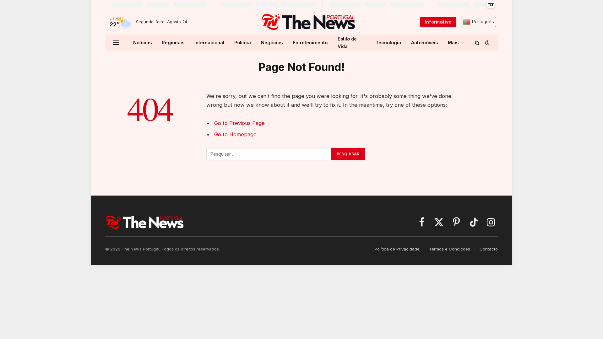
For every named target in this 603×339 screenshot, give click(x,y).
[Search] (477, 42)
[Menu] (116, 42)
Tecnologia (388, 42)
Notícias (142, 42)
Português (482, 21)
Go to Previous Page (239, 123)
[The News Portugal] (308, 22)
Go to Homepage (235, 134)
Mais (453, 42)
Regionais (173, 42)
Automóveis (424, 42)
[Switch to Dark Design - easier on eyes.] (487, 42)
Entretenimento (310, 42)
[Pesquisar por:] (269, 154)
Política (242, 42)
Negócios (272, 42)
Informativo (438, 21)
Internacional (209, 42)
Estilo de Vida (347, 42)
